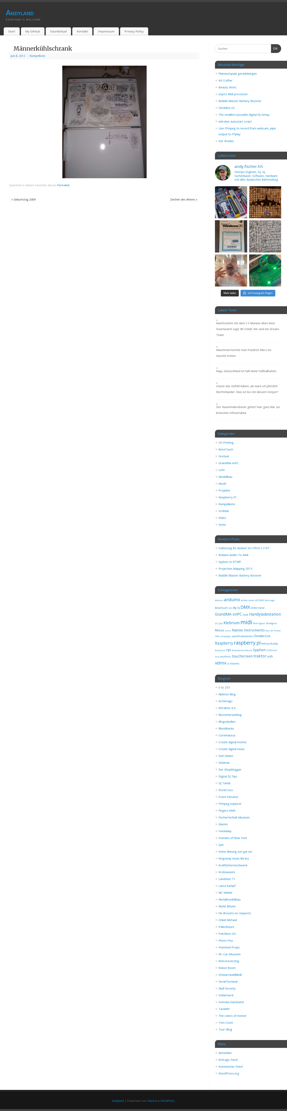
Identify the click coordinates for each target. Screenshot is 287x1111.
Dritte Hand (257, 608)
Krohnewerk (226, 872)
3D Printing (226, 442)
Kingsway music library (233, 858)
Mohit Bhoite (227, 906)
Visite (222, 524)
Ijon (221, 845)
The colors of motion (232, 1016)
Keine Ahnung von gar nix (235, 851)
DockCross (225, 790)
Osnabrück (262, 636)
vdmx (220, 663)
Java (221, 623)
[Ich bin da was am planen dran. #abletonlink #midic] (265, 270)
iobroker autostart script (235, 121)
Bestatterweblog (230, 715)
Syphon (259, 649)
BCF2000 (259, 600)
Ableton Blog (227, 694)
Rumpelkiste (37, 56)
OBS (217, 636)
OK (274, 48)
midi (246, 622)
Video (222, 518)
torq (217, 656)
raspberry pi (247, 642)
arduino (232, 599)
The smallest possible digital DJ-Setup (243, 114)
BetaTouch (225, 449)
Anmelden (225, 1053)
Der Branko (226, 141)
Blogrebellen (226, 721)
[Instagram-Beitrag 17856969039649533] (231, 270)
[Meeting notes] (265, 236)
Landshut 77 (226, 879)
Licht (221, 470)
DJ (238, 608)
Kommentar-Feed (230, 1066)
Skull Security (227, 988)
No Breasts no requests (234, 913)
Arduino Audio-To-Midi (233, 555)
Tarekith (224, 1009)
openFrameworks (242, 636)
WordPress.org (228, 1073)
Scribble (223, 511)
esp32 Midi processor (233, 94)
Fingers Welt (226, 810)
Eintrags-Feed (228, 1060)
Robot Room (227, 968)
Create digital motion (232, 742)
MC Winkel (225, 892)
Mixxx (219, 630)
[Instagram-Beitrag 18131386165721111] (265, 202)
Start (11, 31)
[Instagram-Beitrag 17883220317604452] (231, 236)
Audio (252, 600)
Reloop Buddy (269, 643)
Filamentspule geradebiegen (237, 73)
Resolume (220, 650)
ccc (230, 608)
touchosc (225, 656)
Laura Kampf (226, 886)
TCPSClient (271, 650)
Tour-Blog (225, 1029)
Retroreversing (228, 961)
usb (270, 656)
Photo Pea (225, 940)
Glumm (223, 824)
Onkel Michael (227, 920)
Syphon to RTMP (229, 562)
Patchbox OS (227, 934)
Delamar (224, 763)
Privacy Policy (134, 31)
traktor (259, 656)
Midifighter (271, 623)
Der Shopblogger (230, 769)
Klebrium (232, 622)
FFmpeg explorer (230, 804)
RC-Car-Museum (229, 954)
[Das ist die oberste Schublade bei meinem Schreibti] (231, 202)
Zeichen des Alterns (184, 199)
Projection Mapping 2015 (235, 568)
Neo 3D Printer (273, 630)
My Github (32, 31)
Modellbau (225, 477)
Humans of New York (232, 838)
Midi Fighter (259, 623)
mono (228, 630)
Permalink (63, 185)
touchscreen (242, 656)
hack (245, 614)
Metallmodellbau (229, 899)
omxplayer (225, 636)
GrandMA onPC (228, 463)
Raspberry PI (227, 497)
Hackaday (225, 831)
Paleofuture (226, 927)
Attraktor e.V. (227, 708)
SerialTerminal (227, 981)
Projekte (224, 490)
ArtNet (244, 600)
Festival (223, 456)
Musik (222, 483)
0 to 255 (224, 687)
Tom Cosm (225, 1022)
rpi (228, 649)
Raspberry (224, 643)
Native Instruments (248, 630)
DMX (245, 607)
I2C (216, 623)
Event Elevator (228, 797)
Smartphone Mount (242, 650)
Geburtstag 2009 (23, 199)
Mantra (152, 1101)
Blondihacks (226, 728)
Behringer (270, 600)
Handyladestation (265, 614)
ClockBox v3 (226, 108)
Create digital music (231, 749)
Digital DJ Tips (227, 776)
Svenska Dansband (231, 1002)
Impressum (106, 31)
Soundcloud (58, 31)
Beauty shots (227, 87)
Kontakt (82, 31)
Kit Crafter (225, 80)
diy (235, 608)
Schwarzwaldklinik (230, 975)
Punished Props (229, 947)
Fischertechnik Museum (234, 817)
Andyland (20, 12)
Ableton (219, 600)
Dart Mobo (225, 756)
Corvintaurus (226, 735)
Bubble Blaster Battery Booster (239, 101)
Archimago (225, 701)
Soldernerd (225, 995)
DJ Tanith (224, 783)
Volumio (234, 663)
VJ (228, 663)
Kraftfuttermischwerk (232, 865)
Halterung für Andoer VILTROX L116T (244, 548)
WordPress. (167, 1101)
